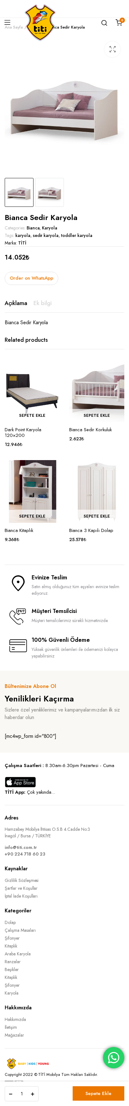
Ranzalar (13, 961)
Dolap (10, 922)
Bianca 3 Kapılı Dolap (91, 530)
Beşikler (12, 969)
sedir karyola (46, 235)
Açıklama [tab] (16, 303)
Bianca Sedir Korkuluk (90, 429)
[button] (112, 49)
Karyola (49, 228)
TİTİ (22, 243)
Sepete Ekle (98, 1093)
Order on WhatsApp (31, 278)
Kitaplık (11, 946)
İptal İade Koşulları (21, 896)
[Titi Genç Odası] (40, 22)
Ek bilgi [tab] (43, 303)
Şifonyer (12, 938)
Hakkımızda (15, 1019)
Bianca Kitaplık (19, 530)
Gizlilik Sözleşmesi (22, 880)
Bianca (33, 228)
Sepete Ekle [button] (32, 415)
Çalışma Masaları (20, 930)
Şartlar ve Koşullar (21, 888)
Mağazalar (14, 1035)
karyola (22, 235)
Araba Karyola (18, 954)
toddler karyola (76, 235)
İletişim (11, 1027)
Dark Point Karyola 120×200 (23, 432)
